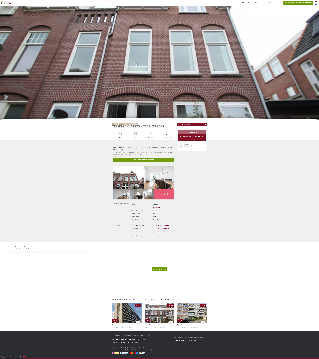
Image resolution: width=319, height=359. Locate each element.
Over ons (115, 339)
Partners (142, 339)
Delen (138, 305)
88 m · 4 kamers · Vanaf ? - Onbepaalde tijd (122, 327)
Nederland (141, 347)
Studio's (196, 340)
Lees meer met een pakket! (144, 160)
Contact (121, 339)
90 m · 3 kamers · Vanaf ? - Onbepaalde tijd (187, 327)
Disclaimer (128, 350)
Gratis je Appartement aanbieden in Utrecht (125, 342)
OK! (24, 357)
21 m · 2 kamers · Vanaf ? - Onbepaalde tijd (155, 327)
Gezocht (269, 2)
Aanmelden (246, 2)
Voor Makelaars (134, 339)
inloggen (258, 2)
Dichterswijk (156, 207)
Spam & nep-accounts (137, 350)
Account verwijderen (149, 350)
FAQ (278, 2)
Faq (126, 339)
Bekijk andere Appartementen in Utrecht (192, 137)
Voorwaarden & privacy (118, 350)
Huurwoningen (180, 340)
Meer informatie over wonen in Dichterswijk (22, 248)
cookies (10, 357)
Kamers (189, 340)
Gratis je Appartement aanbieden (298, 3)
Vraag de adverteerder (162, 225)
